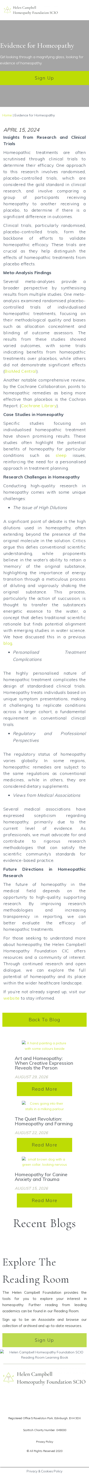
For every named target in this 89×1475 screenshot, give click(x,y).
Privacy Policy (44, 1441)
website (11, 998)
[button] (84, 10)
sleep (61, 455)
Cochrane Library (38, 405)
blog (7, 643)
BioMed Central (20, 371)
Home (7, 115)
